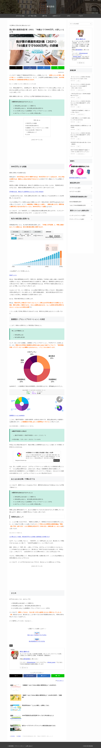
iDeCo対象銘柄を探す (75, 201)
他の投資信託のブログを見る (37, 641)
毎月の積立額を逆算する (32, 125)
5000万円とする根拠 (31, 123)
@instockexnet (31, 662)
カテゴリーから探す (75, 191)
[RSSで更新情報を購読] (27, 668)
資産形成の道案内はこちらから (78, 177)
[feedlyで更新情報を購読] (25, 668)
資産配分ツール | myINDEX (17, 415)
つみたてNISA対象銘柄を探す (77, 205)
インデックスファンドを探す (77, 215)
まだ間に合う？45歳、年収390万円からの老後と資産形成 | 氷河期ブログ (29, 536)
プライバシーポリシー (20, 746)
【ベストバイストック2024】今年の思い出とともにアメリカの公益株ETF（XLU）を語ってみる (81, 86)
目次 (35, 120)
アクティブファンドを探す (76, 219)
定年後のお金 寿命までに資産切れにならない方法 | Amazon (26, 191)
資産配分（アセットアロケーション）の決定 (37, 127)
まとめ (28, 134)
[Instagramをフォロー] (23, 668)
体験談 (11, 645)
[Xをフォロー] (20, 668)
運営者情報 (26, 659)
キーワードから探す (75, 188)
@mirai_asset (51, 662)
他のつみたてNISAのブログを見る (36, 635)
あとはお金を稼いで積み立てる (34, 130)
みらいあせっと (24, 651)
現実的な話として (32, 132)
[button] (91, 24)
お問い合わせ (29, 746)
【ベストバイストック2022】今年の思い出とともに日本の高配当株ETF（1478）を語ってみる (81, 135)
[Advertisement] (36, 152)
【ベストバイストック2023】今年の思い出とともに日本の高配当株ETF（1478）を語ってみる (81, 103)
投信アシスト (13, 275)
